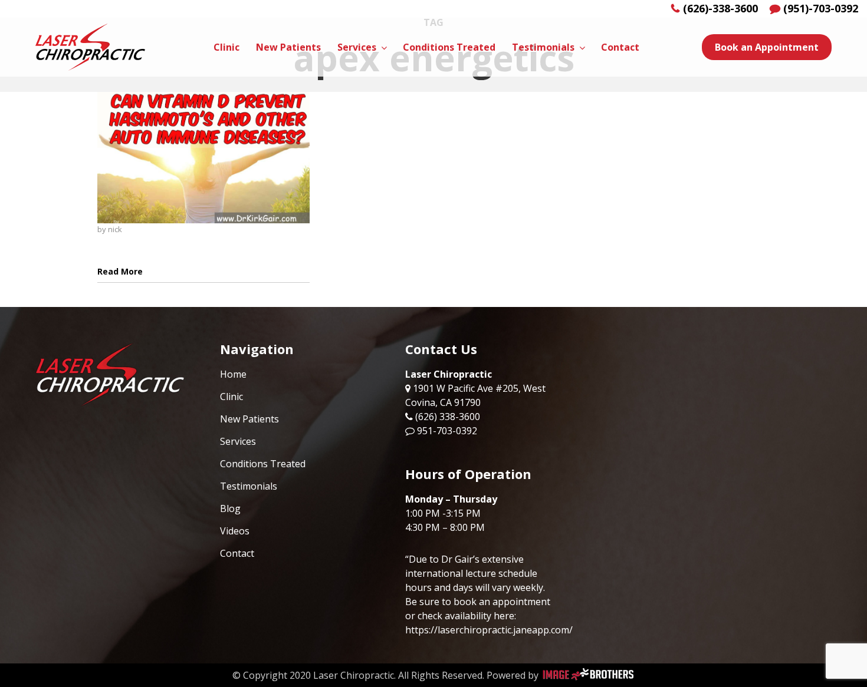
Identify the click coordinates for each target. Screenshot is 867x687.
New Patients (249, 418)
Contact (237, 553)
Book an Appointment (767, 47)
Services (238, 441)
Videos (234, 530)
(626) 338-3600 (447, 416)
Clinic (231, 396)
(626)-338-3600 (720, 8)
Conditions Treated (263, 463)
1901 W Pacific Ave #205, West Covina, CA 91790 (475, 395)
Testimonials (248, 486)
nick (115, 229)
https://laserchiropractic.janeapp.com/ (489, 629)
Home (233, 374)
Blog (230, 508)
